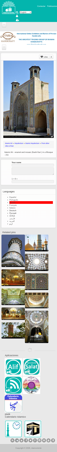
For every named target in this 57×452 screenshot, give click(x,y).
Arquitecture (18, 143)
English (12, 202)
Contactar (41, 6)
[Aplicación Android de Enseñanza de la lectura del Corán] (13, 367)
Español (12, 197)
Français (13, 205)
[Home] (8, 7)
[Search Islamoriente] (17, 13)
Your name (16, 162)
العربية (12, 221)
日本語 (12, 216)
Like (47, 57)
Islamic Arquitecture (32, 143)
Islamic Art (8, 143)
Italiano (12, 208)
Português (13, 200)
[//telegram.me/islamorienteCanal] (17, 440)
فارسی (12, 218)
